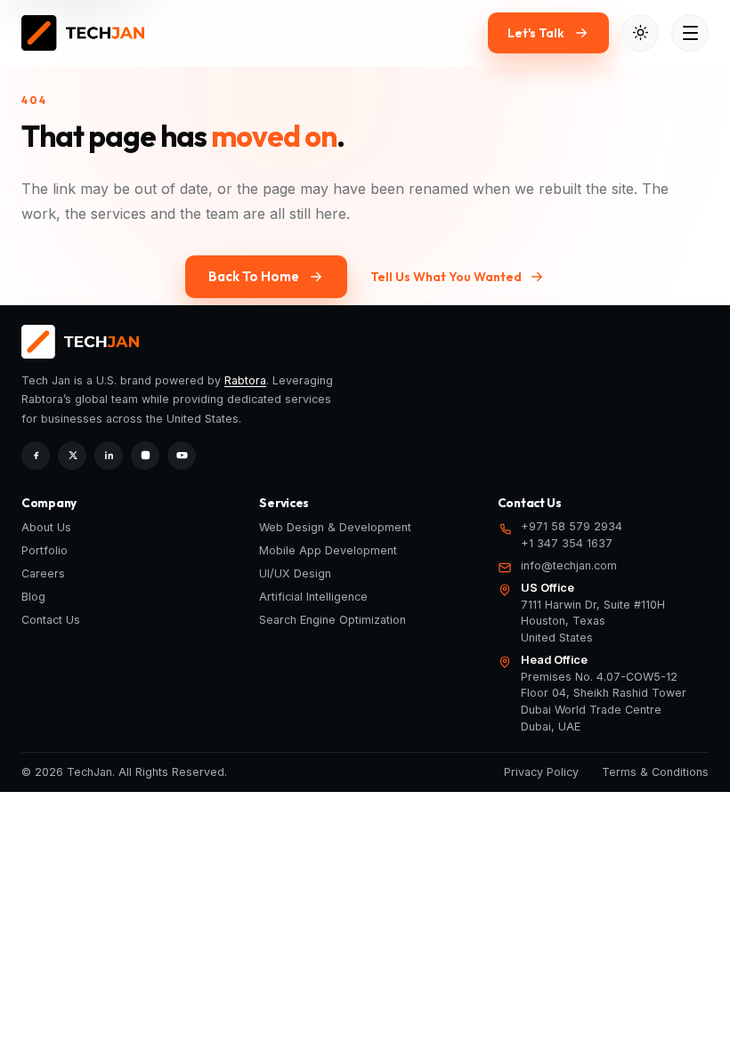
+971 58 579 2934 (571, 526)
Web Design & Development (335, 527)
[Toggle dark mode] (640, 33)
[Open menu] (690, 33)
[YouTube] (181, 455)
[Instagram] (145, 455)
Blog (33, 596)
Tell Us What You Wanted (446, 277)
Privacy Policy (541, 772)
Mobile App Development (328, 550)
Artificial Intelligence (313, 596)
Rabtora (245, 380)
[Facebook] (35, 455)
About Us (46, 527)
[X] (72, 455)
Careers (43, 573)
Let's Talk (535, 33)
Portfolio (44, 550)
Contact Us (50, 619)
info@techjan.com (569, 565)
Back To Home (253, 276)
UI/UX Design (295, 573)
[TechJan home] (82, 33)
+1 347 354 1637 (566, 543)
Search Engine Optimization (332, 619)
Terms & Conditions (655, 772)
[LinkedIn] (108, 455)
